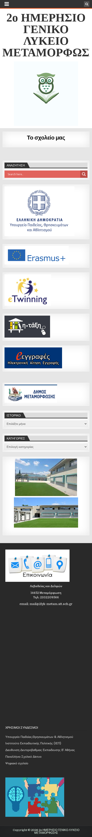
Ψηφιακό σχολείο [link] (16, 763)
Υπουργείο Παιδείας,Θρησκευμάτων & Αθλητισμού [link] (39, 737)
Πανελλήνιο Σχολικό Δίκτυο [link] (23, 756)
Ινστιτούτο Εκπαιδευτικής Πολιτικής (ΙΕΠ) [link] (33, 743)
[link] (86, 4)
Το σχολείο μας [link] (46, 137)
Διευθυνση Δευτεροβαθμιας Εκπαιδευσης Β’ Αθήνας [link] (40, 750)
